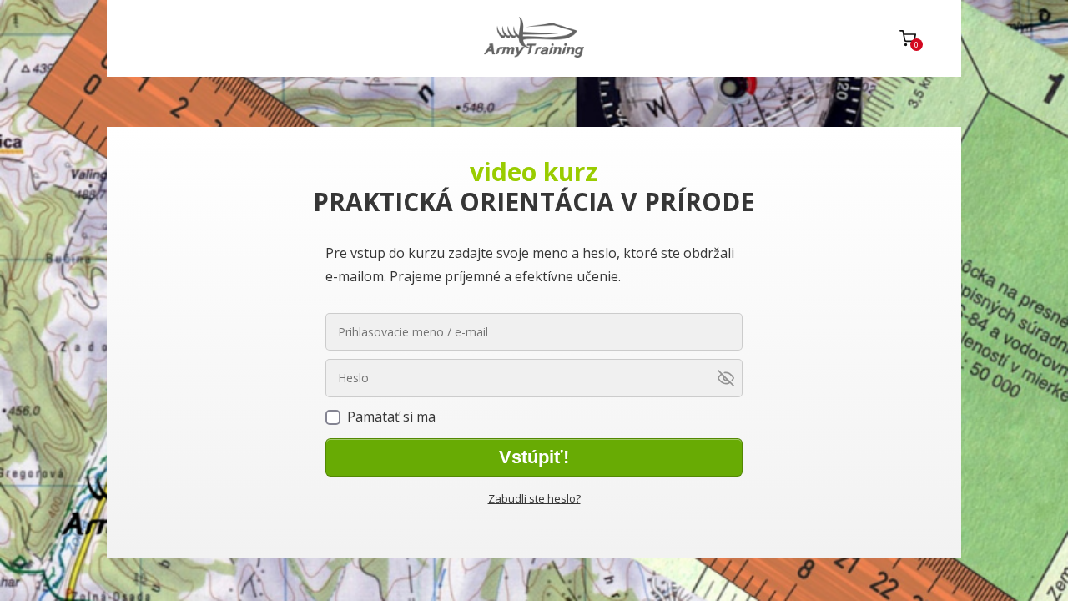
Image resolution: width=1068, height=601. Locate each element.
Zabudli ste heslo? (534, 498)
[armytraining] (534, 38)
